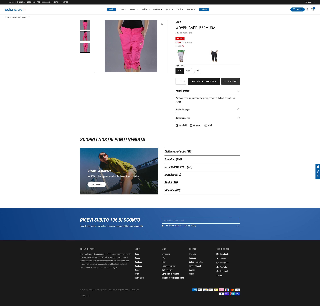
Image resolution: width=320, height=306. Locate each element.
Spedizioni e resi (183, 118)
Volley (191, 274)
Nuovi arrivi (139, 278)
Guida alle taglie (183, 109)
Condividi (183, 125)
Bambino (144, 9)
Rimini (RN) (171, 182)
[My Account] (307, 9)
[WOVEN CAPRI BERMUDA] (181, 56)
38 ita (180, 71)
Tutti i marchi (167, 270)
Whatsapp (197, 125)
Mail (210, 125)
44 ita (197, 71)
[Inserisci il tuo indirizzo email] (237, 227)
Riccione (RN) (172, 190)
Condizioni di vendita (170, 274)
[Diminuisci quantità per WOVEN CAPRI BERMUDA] (177, 81)
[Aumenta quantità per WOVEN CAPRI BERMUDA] (184, 81)
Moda (111, 9)
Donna (132, 9)
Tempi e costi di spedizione (173, 278)
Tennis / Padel (195, 266)
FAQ (163, 258)
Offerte (204, 9)
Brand (178, 9)
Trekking (192, 254)
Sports (168, 9)
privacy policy (190, 225)
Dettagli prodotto (183, 90)
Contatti (219, 276)
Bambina (156, 9)
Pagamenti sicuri (169, 266)
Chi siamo (166, 254)
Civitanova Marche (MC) (178, 151)
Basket (192, 270)
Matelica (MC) (172, 174)
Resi (163, 262)
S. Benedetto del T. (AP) (178, 167)
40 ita (188, 71)
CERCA (299, 9)
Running (192, 258)
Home (7, 17)
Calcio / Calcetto (196, 262)
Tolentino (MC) (173, 159)
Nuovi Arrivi (191, 9)
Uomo (122, 9)
